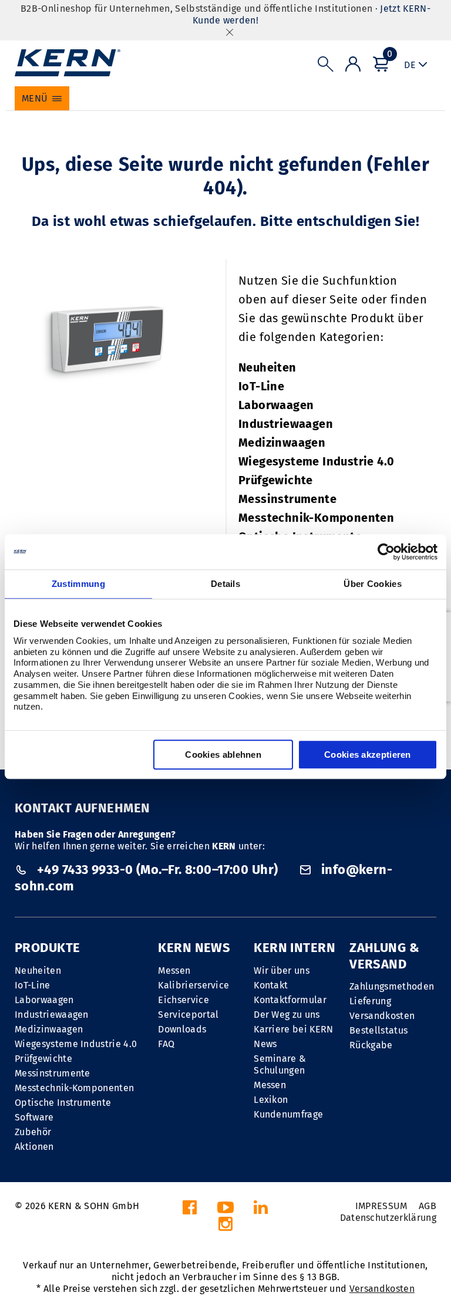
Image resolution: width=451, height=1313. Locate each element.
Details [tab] (225, 584)
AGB (427, 1205)
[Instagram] (225, 1227)
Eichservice (183, 999)
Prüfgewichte (275, 480)
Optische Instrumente (63, 1102)
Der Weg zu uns (286, 1014)
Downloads (182, 1029)
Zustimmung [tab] (78, 584)
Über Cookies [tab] (373, 584)
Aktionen (34, 1146)
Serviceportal (188, 1014)
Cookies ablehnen (223, 755)
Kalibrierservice (193, 985)
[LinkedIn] (261, 1211)
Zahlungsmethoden (391, 986)
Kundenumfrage (288, 1114)
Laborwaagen (276, 405)
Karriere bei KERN (293, 1029)
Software (34, 1117)
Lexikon (271, 1099)
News (265, 1043)
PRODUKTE (47, 948)
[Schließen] (229, 32)
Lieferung (370, 1001)
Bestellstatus (378, 1030)
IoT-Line (261, 386)
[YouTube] (225, 1211)
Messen (174, 970)
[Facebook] (190, 1211)
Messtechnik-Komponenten (316, 518)
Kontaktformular (290, 999)
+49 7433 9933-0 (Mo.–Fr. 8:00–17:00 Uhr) (157, 869)
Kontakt (271, 985)
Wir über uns (281, 970)
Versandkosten (382, 1015)
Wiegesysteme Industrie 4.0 (316, 461)
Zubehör (33, 1132)
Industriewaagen (285, 424)
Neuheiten (267, 367)
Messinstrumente (287, 499)
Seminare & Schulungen (280, 1064)
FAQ (166, 1043)
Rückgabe (371, 1045)
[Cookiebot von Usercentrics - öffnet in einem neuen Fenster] (386, 552)
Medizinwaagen (281, 443)
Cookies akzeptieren (367, 755)
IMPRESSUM (381, 1205)
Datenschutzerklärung (388, 1217)
